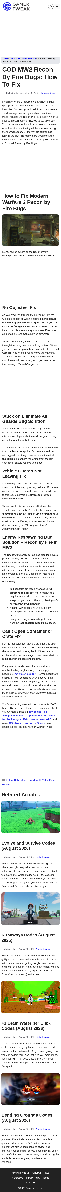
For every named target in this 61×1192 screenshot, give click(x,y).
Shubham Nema (47, 93)
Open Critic (30, 1182)
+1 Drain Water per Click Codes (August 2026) (26, 1026)
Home (5, 59)
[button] (50, 6)
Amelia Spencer (43, 949)
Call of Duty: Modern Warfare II (23, 59)
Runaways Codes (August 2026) (28, 938)
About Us (36, 1173)
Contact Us (17, 1177)
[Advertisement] (30, 33)
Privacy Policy (33, 1177)
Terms (46, 1177)
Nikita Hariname (43, 857)
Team (46, 1173)
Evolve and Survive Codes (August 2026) (28, 846)
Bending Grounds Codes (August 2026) (26, 1118)
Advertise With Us (20, 1173)
